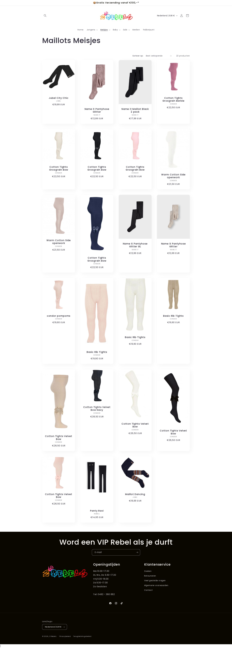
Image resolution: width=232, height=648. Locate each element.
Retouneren (150, 575)
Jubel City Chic (58, 98)
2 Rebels (53, 636)
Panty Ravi (97, 510)
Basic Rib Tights (97, 352)
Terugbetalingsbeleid (82, 636)
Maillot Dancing (135, 494)
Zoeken (148, 571)
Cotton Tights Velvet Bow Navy (96, 409)
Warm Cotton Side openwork (173, 176)
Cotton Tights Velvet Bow (58, 438)
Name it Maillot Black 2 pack (135, 110)
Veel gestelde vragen (155, 580)
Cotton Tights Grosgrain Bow (58, 168)
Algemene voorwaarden (156, 585)
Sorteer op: (138, 55)
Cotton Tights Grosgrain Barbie (173, 99)
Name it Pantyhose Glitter (97, 110)
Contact (148, 590)
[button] (45, 16)
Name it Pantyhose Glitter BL (135, 245)
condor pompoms (58, 316)
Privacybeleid (65, 636)
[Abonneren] (137, 552)
